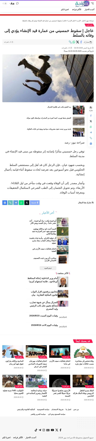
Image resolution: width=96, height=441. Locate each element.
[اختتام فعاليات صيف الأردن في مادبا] (59, 351)
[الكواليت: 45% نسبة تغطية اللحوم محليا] (12, 381)
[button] (92, 3)
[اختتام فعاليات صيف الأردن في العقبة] (62, 250)
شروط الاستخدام (57, 409)
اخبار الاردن (89, 25)
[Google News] (48, 430)
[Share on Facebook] (81, 42)
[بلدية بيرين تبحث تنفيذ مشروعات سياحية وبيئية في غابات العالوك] (79, 132)
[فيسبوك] (60, 430)
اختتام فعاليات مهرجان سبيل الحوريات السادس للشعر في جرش (37, 363)
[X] (57, 430)
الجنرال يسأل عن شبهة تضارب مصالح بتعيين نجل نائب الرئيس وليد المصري (44, 305)
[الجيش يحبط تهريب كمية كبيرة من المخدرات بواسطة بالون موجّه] (79, 121)
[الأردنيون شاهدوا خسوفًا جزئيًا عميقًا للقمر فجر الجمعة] (59, 381)
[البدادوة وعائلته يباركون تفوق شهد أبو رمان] (12, 351)
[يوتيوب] (52, 430)
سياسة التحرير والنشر (38, 414)
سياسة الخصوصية (43, 409)
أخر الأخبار (48, 212)
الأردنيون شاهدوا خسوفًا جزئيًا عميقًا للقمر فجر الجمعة (61, 393)
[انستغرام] (44, 430)
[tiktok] (36, 430)
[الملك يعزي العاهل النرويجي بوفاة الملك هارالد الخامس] (83, 381)
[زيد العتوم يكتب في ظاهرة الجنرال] (79, 110)
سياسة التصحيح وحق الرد (56, 414)
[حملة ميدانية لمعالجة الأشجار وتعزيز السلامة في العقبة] (36, 381)
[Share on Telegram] (91, 132)
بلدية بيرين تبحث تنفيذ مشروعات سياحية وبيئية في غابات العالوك (49, 129)
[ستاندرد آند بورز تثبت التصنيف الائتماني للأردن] (62, 259)
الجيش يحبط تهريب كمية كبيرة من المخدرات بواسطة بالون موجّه (49, 118)
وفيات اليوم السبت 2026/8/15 (43, 315)
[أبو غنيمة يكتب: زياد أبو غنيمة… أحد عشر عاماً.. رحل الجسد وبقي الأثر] (62, 222)
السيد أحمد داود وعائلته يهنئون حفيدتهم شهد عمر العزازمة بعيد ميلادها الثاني (44, 231)
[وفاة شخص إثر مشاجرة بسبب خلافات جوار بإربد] (83, 351)
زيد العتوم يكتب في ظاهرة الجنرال (59, 107)
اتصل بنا (68, 409)
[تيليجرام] (40, 430)
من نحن (76, 409)
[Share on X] (77, 42)
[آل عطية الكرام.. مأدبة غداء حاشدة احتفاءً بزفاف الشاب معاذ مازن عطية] (62, 240)
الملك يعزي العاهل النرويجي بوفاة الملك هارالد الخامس (83, 393)
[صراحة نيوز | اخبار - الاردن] (82, 3)
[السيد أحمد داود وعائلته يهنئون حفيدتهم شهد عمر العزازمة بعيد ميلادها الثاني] (62, 231)
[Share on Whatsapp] (74, 42)
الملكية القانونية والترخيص (26, 409)
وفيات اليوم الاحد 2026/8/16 (44, 325)
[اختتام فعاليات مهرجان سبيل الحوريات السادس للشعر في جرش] (36, 351)
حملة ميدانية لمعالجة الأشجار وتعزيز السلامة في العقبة (36, 393)
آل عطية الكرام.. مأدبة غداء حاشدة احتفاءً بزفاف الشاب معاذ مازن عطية (43, 240)
